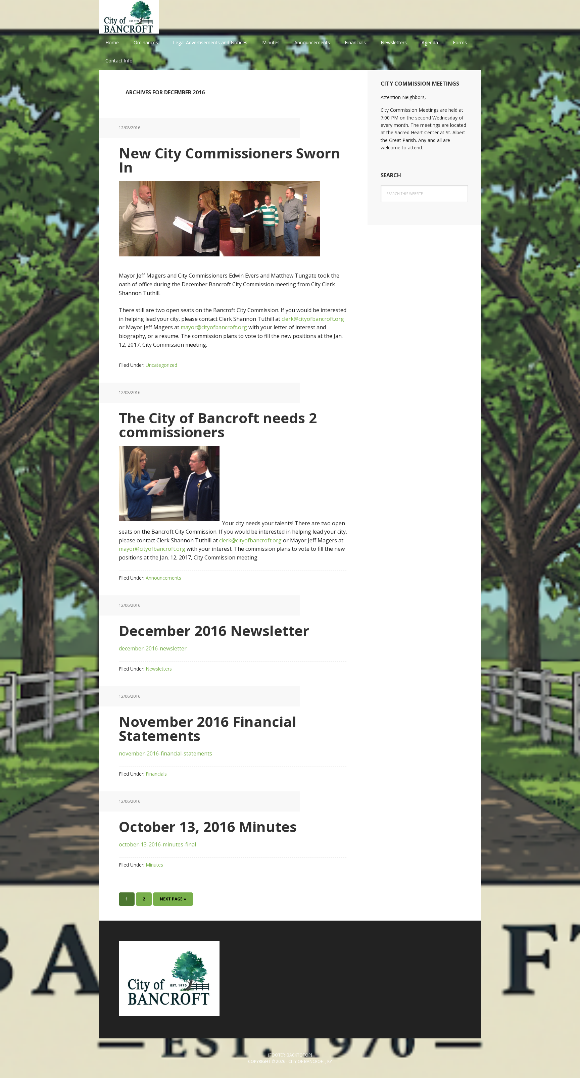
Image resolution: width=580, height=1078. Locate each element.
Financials (156, 774)
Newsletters (159, 669)
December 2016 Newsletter (214, 630)
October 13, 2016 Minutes (208, 826)
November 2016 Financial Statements (207, 728)
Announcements (163, 578)
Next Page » (172, 901)
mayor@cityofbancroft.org (214, 327)
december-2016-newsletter (153, 648)
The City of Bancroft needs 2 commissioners (218, 424)
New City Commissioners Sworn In (229, 160)
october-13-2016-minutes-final (157, 844)
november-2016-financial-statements (165, 753)
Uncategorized (161, 365)
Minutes (154, 865)
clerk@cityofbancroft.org (313, 319)
